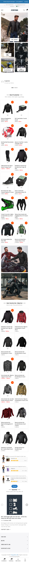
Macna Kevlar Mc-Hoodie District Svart (20, 352)
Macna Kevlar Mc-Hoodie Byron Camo (6, 352)
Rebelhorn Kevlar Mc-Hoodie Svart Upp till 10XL (21, 167)
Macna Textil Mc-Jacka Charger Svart (21, 142)
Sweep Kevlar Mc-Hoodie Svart (20, 448)
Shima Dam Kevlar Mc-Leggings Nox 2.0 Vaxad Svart (21, 216)
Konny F (7, 466)
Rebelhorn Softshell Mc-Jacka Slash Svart (7, 448)
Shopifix (18, 556)
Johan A (7, 476)
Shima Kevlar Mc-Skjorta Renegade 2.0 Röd (7, 424)
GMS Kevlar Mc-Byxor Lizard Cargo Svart (7, 166)
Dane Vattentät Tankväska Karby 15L (20, 191)
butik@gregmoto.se (20, 4)
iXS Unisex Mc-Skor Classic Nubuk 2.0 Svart (7, 191)
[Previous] (2, 505)
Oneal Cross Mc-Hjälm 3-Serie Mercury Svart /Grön (7, 216)
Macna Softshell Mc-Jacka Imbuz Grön (20, 240)
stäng (26, 1)
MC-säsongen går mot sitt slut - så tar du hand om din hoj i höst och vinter (14, 517)
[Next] (27, 505)
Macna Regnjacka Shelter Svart (6, 119)
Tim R (6, 456)
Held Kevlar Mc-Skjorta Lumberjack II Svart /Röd (21, 328)
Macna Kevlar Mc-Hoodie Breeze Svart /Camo (20, 424)
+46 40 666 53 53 (9, 4)
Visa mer (14, 486)
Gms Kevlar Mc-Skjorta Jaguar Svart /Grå (7, 376)
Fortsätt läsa (5, 529)
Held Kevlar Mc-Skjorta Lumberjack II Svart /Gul (21, 399)
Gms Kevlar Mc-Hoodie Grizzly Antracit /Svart (7, 399)
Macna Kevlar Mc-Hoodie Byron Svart (20, 376)
